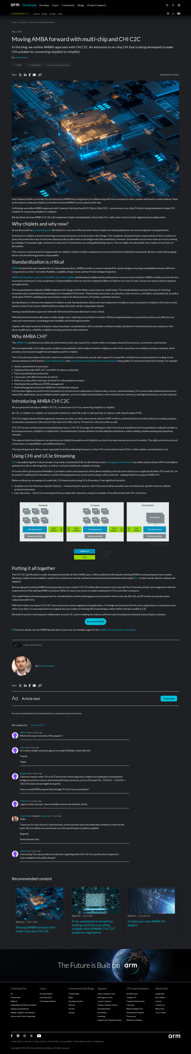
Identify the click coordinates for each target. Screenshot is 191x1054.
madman (44, 816)
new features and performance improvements (93, 360)
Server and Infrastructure (59, 65)
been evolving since (55, 360)
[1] (135, 578)
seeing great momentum (119, 462)
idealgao (23, 773)
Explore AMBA (95, 621)
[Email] (34, 74)
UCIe (14, 462)
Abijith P (23, 732)
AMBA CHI (22, 342)
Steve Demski (25, 816)
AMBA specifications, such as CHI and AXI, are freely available (43, 277)
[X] (20, 74)
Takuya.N (23, 801)
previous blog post (41, 230)
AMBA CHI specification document (117, 629)
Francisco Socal (20, 57)
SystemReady (35, 65)
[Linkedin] (25, 74)
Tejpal (22, 747)
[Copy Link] (40, 74)
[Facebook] (30, 74)
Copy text (168, 698)
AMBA (19, 65)
